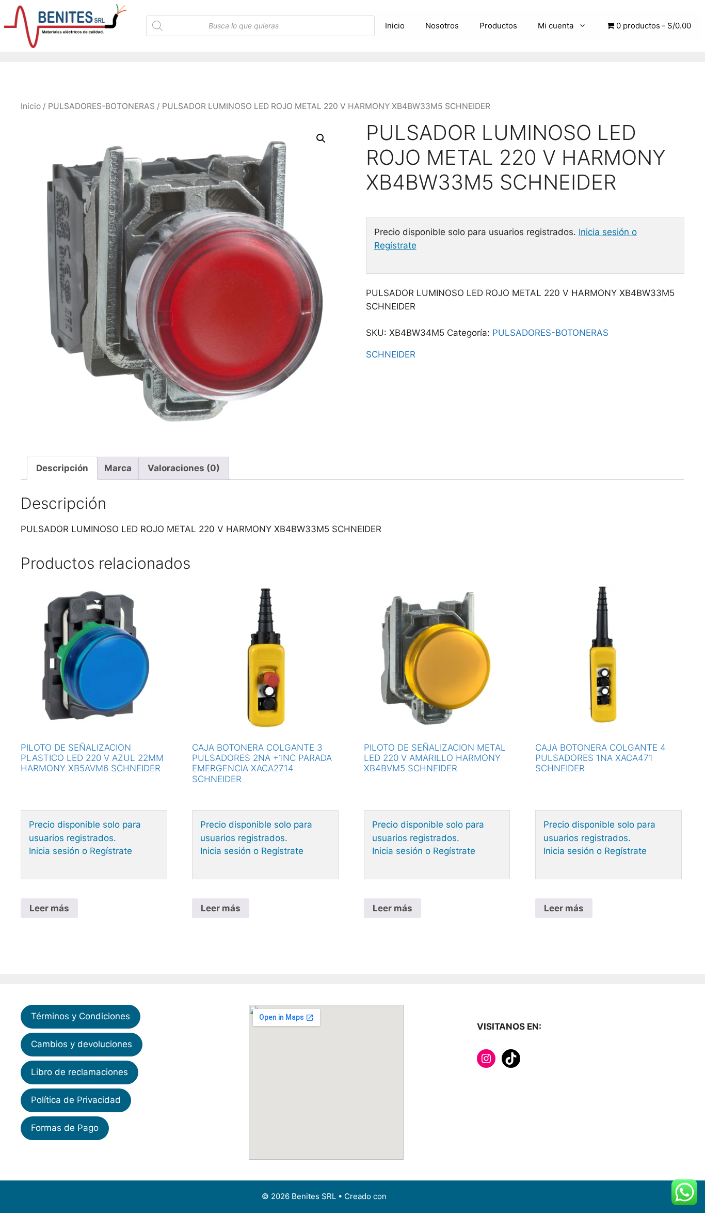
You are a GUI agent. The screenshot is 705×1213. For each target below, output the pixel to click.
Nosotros (442, 25)
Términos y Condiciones (80, 1016)
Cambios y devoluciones (81, 1044)
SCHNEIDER (390, 354)
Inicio (395, 25)
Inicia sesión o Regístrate (80, 851)
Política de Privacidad (76, 1100)
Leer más (49, 908)
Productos (498, 25)
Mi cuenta (555, 25)
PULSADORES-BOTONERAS (101, 106)
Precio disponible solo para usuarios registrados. (85, 831)
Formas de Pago (65, 1128)
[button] (321, 138)
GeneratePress (416, 1196)
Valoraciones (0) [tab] (184, 468)
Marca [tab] (118, 468)
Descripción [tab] (62, 468)
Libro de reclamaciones (79, 1072)
